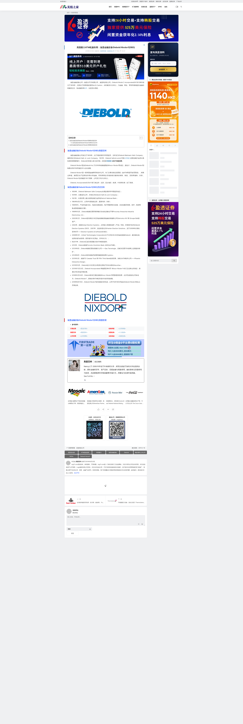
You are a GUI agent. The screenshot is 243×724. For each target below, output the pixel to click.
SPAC (160, 7)
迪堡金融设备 (113, 452)
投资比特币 (134, 1)
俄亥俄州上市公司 (140, 452)
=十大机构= (122, 332)
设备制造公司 (110, 51)
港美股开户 (125, 7)
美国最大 (109, 161)
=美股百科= (84, 332)
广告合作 (179, 1)
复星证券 (151, 1)
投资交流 (144, 7)
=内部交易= (122, 336)
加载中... (70, 490)
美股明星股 (74, 12)
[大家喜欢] (157, 145)
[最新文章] (151, 145)
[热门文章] (163, 145)
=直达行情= (84, 328)
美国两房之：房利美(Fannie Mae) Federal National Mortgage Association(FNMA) (115, 403)
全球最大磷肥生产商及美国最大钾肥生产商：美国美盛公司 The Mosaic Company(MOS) (76, 403)
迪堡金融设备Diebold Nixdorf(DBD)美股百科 (83, 140)
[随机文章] (175, 145)
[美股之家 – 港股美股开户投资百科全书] (69, 6)
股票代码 (152, 59)
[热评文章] (169, 145)
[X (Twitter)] (85, 380)
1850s (71, 456)
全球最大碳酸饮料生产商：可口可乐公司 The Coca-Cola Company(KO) (134, 403)
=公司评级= (122, 328)
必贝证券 (165, 1)
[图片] (142, 524)
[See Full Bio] (94, 376)
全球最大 (127, 158)
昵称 (69, 529)
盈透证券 (172, 1)
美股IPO (117, 7)
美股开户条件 (144, 1)
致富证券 (158, 1)
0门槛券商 (135, 7)
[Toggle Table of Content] (140, 137)
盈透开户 (152, 7)
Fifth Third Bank (104, 258)
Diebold (126, 452)
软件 (85, 88)
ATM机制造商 (85, 452)
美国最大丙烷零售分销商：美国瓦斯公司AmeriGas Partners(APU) (96, 403)
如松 (165, 7)
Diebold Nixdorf (85, 456)
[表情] (138, 524)
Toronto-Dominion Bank (95, 245)
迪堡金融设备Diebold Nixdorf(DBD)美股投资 (83, 145)
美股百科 (78, 461)
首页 (110, 7)
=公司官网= (84, 336)
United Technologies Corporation (93, 235)
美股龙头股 (71, 452)
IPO (88, 202)
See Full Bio (88, 376)
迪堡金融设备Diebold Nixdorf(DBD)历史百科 (84, 142)
